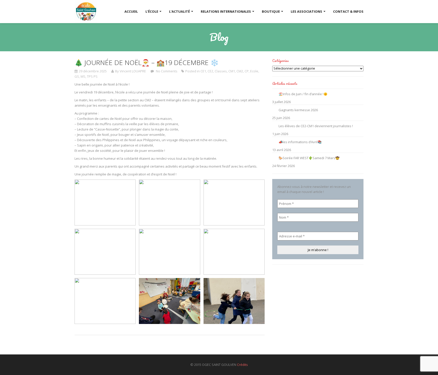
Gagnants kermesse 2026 (298, 110)
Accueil (131, 11)
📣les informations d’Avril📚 (300, 142)
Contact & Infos (348, 11)
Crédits (242, 364)
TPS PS (92, 76)
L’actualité (180, 11)
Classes (221, 71)
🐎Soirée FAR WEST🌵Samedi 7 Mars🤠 (309, 158)
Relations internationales (226, 11)
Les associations (307, 11)
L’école (152, 11)
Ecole (254, 71)
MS (83, 76)
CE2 (210, 71)
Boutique (271, 11)
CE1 (203, 71)
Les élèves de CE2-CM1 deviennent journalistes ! (316, 126)
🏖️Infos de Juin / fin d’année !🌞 (303, 94)
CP (247, 71)
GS (77, 76)
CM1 (231, 71)
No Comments (166, 71)
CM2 (239, 71)
